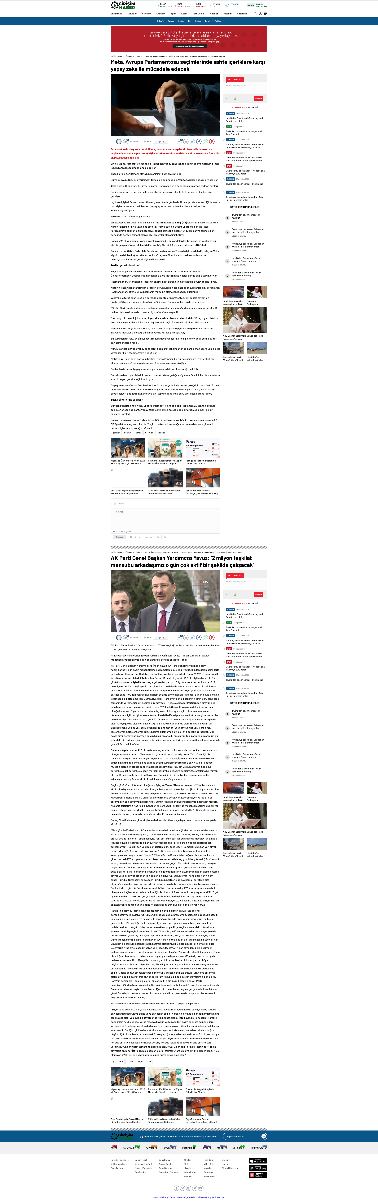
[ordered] (146, 537)
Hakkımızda (158, 1197)
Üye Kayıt (226, 1164)
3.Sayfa (160, 21)
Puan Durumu (189, 1147)
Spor (173, 13)
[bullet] (151, 537)
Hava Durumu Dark (120, 1160)
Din (189, 21)
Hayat (207, 21)
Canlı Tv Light (117, 1168)
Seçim (140, 1061)
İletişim (167, 1197)
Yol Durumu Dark (119, 1164)
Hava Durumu (169, 1147)
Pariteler (222, 1147)
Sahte (138, 433)
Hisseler (206, 1147)
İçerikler (116, 433)
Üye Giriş (226, 1160)
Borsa (114, 1147)
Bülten (181, 21)
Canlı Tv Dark (141, 1160)
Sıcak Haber (209, 1176)
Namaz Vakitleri (131, 1147)
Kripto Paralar (259, 1147)
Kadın (184, 13)
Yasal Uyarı (220, 1197)
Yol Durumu (239, 1147)
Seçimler (149, 433)
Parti (121, 1061)
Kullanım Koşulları (207, 1197)
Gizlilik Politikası (178, 1197)
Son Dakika (116, 13)
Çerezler (189, 1197)
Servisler (132, 13)
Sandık (130, 1061)
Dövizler (188, 1164)
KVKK (196, 1197)
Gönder (119, 537)
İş (113, 1061)
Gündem (146, 13)
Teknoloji (161, 433)
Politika (218, 21)
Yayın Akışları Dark (144, 1164)
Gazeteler (242, 13)
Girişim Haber (116, 56)
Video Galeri (209, 1164)
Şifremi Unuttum (230, 1168)
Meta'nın (127, 433)
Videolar (213, 13)
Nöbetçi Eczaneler (144, 1168)
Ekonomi (161, 13)
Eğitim (198, 21)
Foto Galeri (198, 13)
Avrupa (171, 21)
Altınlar (187, 1160)
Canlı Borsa (164, 1160)
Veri (149, 1061)
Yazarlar (228, 13)
